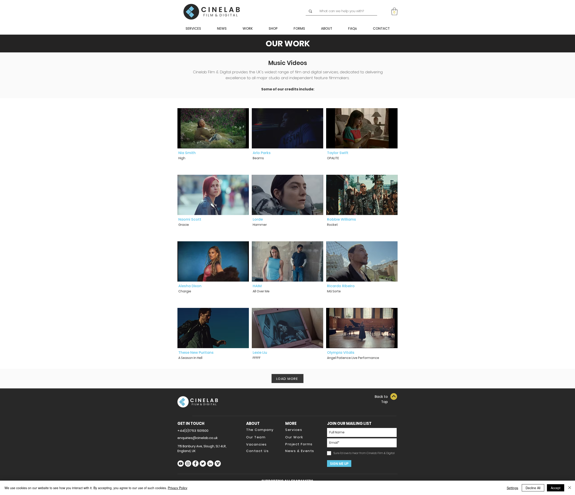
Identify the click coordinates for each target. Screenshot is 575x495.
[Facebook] (195, 463)
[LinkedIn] (210, 463)
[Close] (569, 487)
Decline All (533, 488)
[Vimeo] (218, 463)
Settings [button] (512, 488)
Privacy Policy (177, 488)
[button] (394, 11)
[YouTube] (180, 463)
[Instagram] (188, 463)
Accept (555, 488)
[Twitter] (203, 463)
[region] (213, 138)
